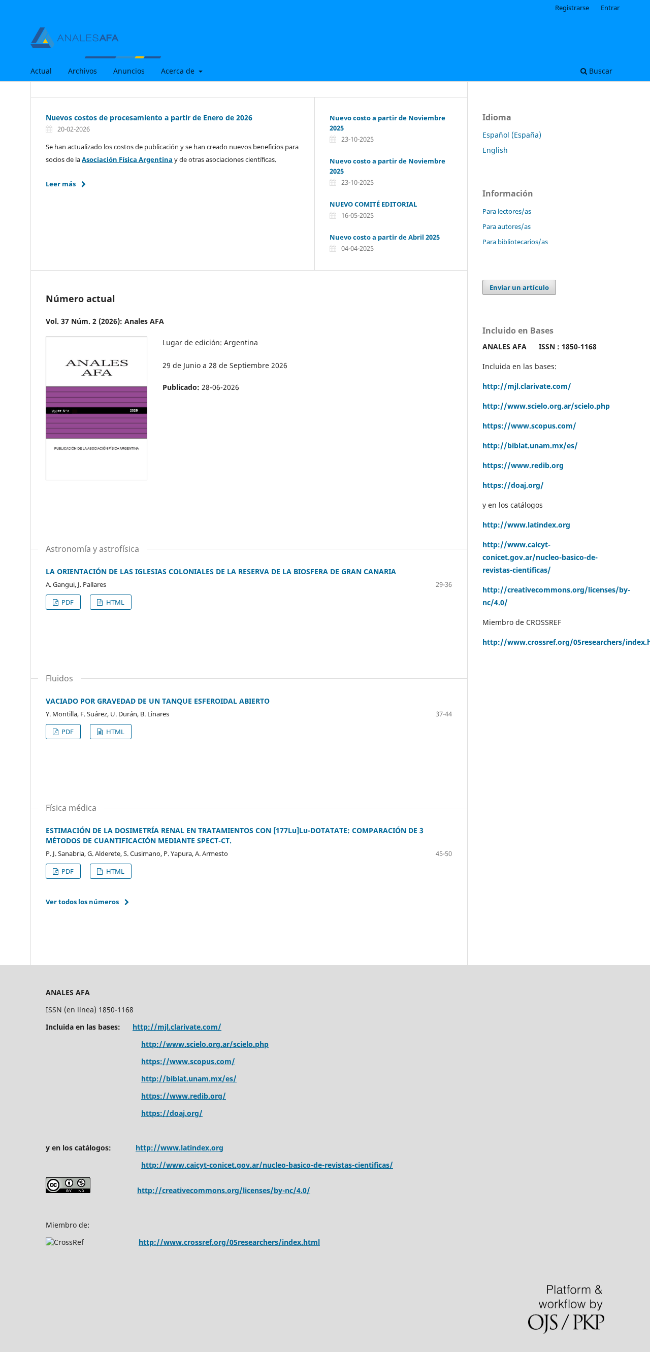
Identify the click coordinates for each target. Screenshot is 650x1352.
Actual (41, 71)
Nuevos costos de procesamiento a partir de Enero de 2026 (149, 117)
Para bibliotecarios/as (515, 241)
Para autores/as (506, 226)
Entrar (610, 7)
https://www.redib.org (523, 465)
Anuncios (129, 71)
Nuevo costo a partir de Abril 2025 (385, 237)
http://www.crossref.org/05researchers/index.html (229, 1242)
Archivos (82, 71)
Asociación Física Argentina (127, 159)
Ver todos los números (82, 901)
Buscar (599, 71)
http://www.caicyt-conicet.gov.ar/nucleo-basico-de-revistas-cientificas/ (540, 557)
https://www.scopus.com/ (188, 1061)
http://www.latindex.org (526, 525)
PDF (67, 602)
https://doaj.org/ (513, 485)
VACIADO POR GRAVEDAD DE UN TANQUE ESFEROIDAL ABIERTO (158, 701)
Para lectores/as (506, 211)
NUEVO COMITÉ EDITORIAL (373, 204)
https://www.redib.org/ (183, 1096)
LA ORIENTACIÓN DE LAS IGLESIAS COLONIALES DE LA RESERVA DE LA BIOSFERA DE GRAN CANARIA (221, 571)
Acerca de (179, 71)
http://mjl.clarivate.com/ (526, 386)
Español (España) (511, 135)
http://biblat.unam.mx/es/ (530, 445)
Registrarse (572, 7)
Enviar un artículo (519, 287)
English (495, 150)
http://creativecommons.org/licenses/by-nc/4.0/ (223, 1190)
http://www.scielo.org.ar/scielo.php (546, 406)
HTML (114, 602)
